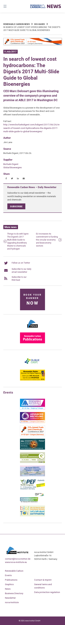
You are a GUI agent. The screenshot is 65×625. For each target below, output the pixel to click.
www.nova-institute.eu (16, 562)
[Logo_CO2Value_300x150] (32, 366)
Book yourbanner (33, 299)
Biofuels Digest (10, 164)
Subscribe (16, 206)
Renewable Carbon (14, 570)
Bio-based (39, 24)
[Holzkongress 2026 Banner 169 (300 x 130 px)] (32, 449)
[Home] (46, 6)
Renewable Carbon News (16, 24)
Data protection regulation (47, 592)
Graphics (9, 584)
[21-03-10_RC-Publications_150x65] (32, 342)
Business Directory (14, 593)
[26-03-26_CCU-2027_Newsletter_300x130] (32, 435)
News (7, 588)
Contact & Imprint (43, 579)
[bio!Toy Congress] (32, 516)
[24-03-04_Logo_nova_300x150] (32, 329)
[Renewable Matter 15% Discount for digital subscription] (32, 380)
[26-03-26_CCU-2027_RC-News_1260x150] (32, 44)
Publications (11, 579)
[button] (6, 178)
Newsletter (10, 597)
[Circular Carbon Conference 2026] (32, 462)
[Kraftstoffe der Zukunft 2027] (32, 502)
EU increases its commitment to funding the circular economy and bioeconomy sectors (47, 240)
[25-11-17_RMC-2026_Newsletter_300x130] (32, 409)
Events (8, 575)
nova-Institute (12, 602)
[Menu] (9, 6)
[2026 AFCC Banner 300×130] (32, 475)
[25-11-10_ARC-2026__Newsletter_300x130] (32, 422)
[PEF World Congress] (32, 489)
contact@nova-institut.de (17, 558)
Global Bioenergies (12, 167)
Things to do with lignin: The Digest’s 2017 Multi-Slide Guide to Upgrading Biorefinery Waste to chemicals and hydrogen (18, 241)
